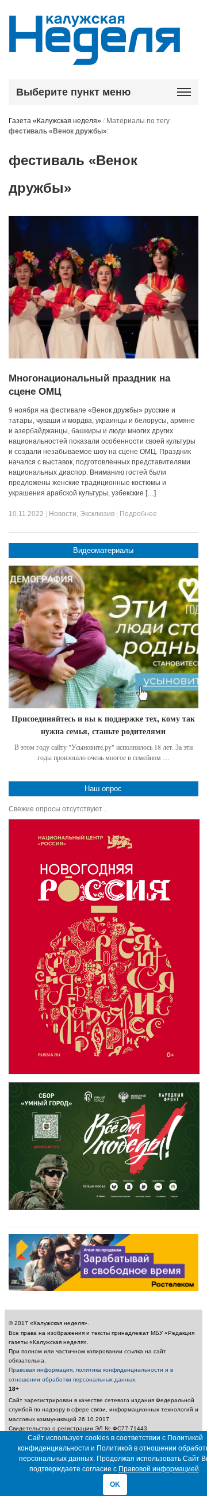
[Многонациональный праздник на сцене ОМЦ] (104, 356)
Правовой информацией (158, 1469)
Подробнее (138, 514)
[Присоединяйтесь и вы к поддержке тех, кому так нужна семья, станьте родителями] (104, 637)
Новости (62, 514)
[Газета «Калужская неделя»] (95, 58)
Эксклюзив (97, 514)
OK (115, 1484)
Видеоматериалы (103, 550)
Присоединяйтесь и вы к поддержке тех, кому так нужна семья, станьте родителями (103, 724)
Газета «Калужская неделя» (55, 121)
